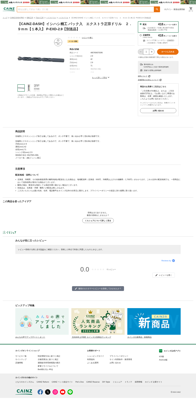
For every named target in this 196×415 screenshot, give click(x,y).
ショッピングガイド (95, 356)
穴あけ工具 (40, 18)
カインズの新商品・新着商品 (139, 337)
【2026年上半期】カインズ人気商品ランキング (91, 337)
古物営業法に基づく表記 (48, 359)
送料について (142, 76)
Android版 (163, 360)
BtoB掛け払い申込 (45, 369)
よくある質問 (92, 363)
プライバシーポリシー (119, 356)
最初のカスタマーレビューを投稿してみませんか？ (99, 288)
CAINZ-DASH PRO (17, 18)
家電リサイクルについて (48, 366)
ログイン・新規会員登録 (174, 9)
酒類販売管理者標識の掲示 (49, 363)
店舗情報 (19, 363)
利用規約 (91, 359)
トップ (5, 18)
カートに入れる (167, 52)
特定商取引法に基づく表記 (49, 356)
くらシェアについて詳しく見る (98, 220)
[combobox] (83, 9)
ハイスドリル (51, 18)
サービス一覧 (21, 356)
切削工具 (30, 18)
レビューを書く (87, 38)
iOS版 (161, 356)
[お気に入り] (58, 42)
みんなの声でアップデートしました (30, 337)
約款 (42, 249)
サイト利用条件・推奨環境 (121, 359)
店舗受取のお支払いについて (148, 80)
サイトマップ (21, 359)
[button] (157, 9)
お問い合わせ (158, 111)
